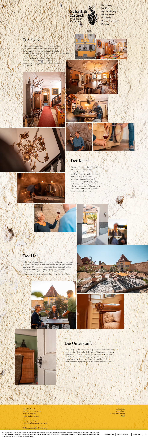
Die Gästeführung (108, 11)
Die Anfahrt (106, 17)
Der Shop (105, 24)
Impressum (120, 409)
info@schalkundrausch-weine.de (35, 423)
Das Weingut (106, 5)
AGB (123, 416)
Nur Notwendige (122, 434)
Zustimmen (137, 434)
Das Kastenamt (107, 14)
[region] (74, 67)
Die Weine (105, 8)
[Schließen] (145, 434)
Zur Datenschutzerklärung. (25, 436)
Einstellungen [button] (109, 434)
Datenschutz (120, 411)
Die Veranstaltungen (109, 21)
